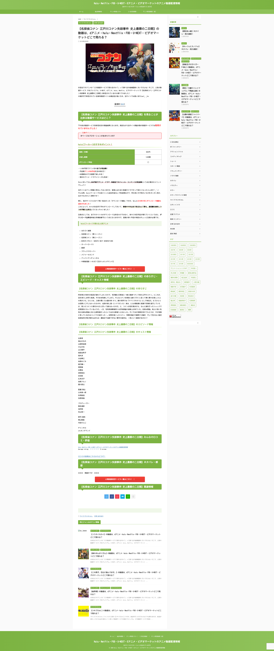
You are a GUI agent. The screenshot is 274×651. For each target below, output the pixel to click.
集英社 (182, 310)
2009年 (189, 250)
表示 (122, 104)
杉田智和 (192, 287)
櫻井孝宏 (181, 291)
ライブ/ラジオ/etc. (86, 516)
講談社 (193, 305)
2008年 (181, 250)
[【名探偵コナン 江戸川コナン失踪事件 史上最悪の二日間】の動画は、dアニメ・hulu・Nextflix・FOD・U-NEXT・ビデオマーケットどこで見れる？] (122, 496)
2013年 (173, 259)
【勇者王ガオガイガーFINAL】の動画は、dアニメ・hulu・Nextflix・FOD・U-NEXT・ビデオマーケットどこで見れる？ (191, 70)
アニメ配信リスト (115, 11)
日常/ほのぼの (98, 516)
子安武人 (193, 277)
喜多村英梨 (174, 277)
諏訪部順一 (183, 305)
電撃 (189, 310)
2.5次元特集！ (132, 11)
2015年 (189, 259)
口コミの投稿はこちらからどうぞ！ (92, 456)
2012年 (190, 254)
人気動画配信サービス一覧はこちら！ (118, 269)
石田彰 (182, 296)
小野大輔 (196, 282)
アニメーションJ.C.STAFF (179, 268)
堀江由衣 (184, 277)
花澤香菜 (192, 300)
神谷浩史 (191, 296)
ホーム (81, 11)
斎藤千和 (173, 287)
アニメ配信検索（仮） (150, 11)
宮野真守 (187, 282)
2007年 (173, 250)
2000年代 (193, 245)
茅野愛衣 (173, 305)
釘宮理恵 (173, 310)
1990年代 (183, 245)
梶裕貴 (173, 291)
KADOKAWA (190, 263)
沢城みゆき (191, 291)
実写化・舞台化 (175, 282)
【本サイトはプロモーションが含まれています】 (137, 645)
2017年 (173, 263)
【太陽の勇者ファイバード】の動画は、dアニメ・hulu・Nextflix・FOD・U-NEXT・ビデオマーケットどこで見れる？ (191, 120)
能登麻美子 (182, 300)
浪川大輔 (173, 296)
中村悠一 (194, 268)
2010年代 (173, 254)
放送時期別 (98, 11)
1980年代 (173, 245)
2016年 (197, 259)
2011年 (182, 254)
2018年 (181, 263)
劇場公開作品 (192, 273)
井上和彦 (173, 273)
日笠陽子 (183, 287)
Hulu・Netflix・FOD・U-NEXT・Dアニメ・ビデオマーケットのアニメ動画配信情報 (137, 3)
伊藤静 (182, 273)
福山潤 (173, 300)
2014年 (181, 259)
